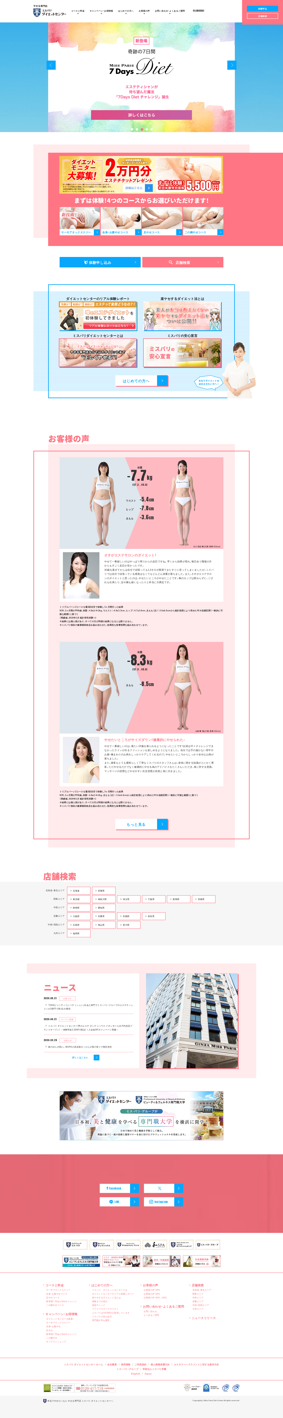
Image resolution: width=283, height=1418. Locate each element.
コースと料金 (78, 10)
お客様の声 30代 (152, 1293)
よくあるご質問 (170, 10)
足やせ (49, 1330)
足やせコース (52, 1297)
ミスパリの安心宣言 (102, 1316)
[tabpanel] (141, 77)
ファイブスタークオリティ (105, 1308)
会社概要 (112, 1364)
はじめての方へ (126, 10)
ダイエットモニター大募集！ (60, 1318)
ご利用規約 (141, 1364)
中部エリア (198, 1297)
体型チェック (98, 1305)
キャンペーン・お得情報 (62, 1314)
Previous (51, 65)
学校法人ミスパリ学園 (154, 1369)
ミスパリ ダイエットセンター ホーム (83, 1364)
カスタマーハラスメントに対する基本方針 (196, 1364)
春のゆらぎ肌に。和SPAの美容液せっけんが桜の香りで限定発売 (80, 1046)
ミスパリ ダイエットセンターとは (109, 1289)
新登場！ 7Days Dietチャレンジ (61, 1301)
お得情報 (101, 10)
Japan (148, 1373)
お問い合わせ (150, 1311)
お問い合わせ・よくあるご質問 (163, 1306)
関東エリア (198, 1293)
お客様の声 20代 (152, 1289)
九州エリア (198, 1308)
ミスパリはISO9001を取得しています (111, 1312)
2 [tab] (136, 129)
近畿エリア (198, 1301)
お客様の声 (144, 10)
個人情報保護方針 (160, 1364)
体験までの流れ (100, 1301)
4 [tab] (146, 129)
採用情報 (126, 1364)
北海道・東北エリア (201, 1289)
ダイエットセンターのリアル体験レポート (113, 1293)
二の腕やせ (51, 1337)
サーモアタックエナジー (58, 1289)
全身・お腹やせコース (56, 1293)
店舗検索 (198, 1285)
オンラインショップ (56, 1341)
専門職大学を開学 (101, 1320)
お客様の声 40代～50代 (155, 1297)
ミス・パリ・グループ (127, 1369)
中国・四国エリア (200, 1305)
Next (231, 65)
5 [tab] (151, 129)
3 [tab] (141, 129)
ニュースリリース (204, 1318)
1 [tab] (131, 129)
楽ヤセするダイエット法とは (106, 1297)
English (135, 1373)
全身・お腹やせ (53, 1326)
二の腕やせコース (55, 1305)
